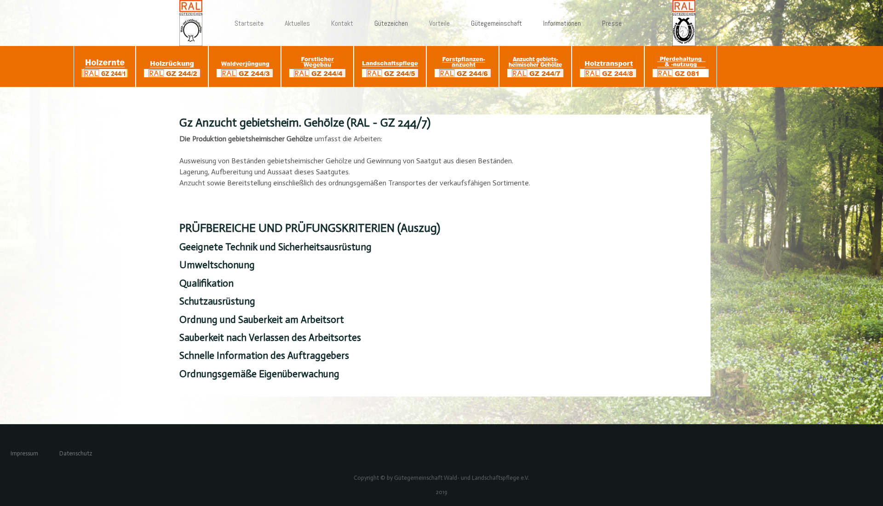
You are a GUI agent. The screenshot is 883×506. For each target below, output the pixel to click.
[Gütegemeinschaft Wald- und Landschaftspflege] (194, 23)
